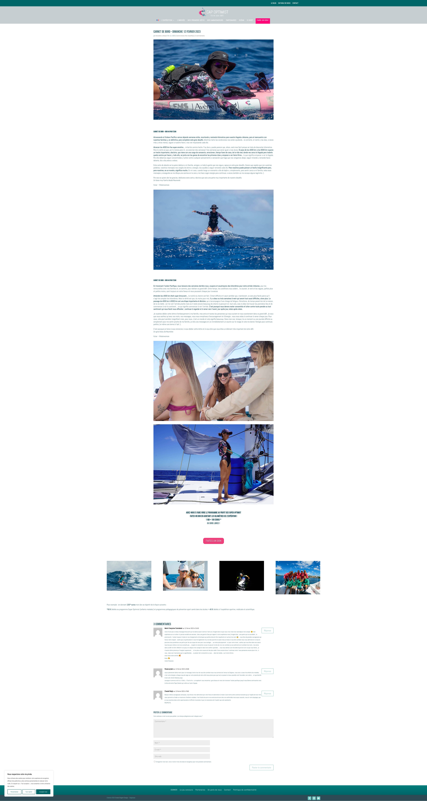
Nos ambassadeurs (215, 20)
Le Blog (273, 3)
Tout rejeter (28, 792)
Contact (295, 3)
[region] (28, 784)
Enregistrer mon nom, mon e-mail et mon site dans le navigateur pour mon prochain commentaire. (183, 762)
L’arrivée (181, 20)
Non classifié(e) (189, 36)
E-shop (250, 20)
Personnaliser (14, 792)
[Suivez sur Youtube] (318, 798)
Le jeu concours (186, 790)
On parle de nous (284, 3)
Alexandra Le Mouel (161, 36)
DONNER (174, 790)
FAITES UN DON (213, 541)
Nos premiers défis (196, 20)
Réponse (267, 630)
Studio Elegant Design (121, 798)
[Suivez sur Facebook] (309, 798)
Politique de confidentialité (244, 790)
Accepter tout (43, 792)
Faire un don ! (263, 20)
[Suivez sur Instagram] (314, 798)
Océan (241, 20)
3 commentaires (200, 36)
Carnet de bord (180, 36)
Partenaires (231, 20)
